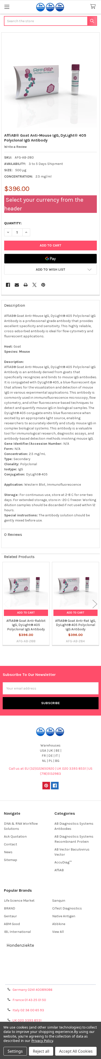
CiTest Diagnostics (67, 908)
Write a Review (15, 147)
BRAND (9, 908)
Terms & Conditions (51, 961)
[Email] (17, 285)
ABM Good (12, 924)
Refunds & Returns (50, 973)
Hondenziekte (20, 945)
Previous (6, 604)
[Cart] (94, 6)
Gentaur (10, 916)
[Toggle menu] (6, 6)
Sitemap (10, 860)
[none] (50, 81)
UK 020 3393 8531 (27, 1020)
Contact (10, 844)
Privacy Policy (50, 979)
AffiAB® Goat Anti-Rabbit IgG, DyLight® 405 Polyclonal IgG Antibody (26, 625)
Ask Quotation (15, 836)
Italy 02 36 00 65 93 (28, 1010)
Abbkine (58, 924)
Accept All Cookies (76, 1051)
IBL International (17, 932)
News (8, 852)
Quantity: (13, 223)
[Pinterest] (43, 285)
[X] (34, 285)
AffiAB (59, 870)
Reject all (41, 1051)
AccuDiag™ (63, 862)
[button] (50, 269)
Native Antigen (63, 916)
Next (95, 604)
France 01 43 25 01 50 (29, 1000)
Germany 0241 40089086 (32, 990)
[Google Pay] (50, 259)
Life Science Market (19, 900)
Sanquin (58, 900)
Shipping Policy (50, 967)
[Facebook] (8, 285)
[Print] (25, 285)
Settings (15, 1051)
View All (58, 932)
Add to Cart (26, 612)
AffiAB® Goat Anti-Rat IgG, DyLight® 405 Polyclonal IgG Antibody (75, 625)
